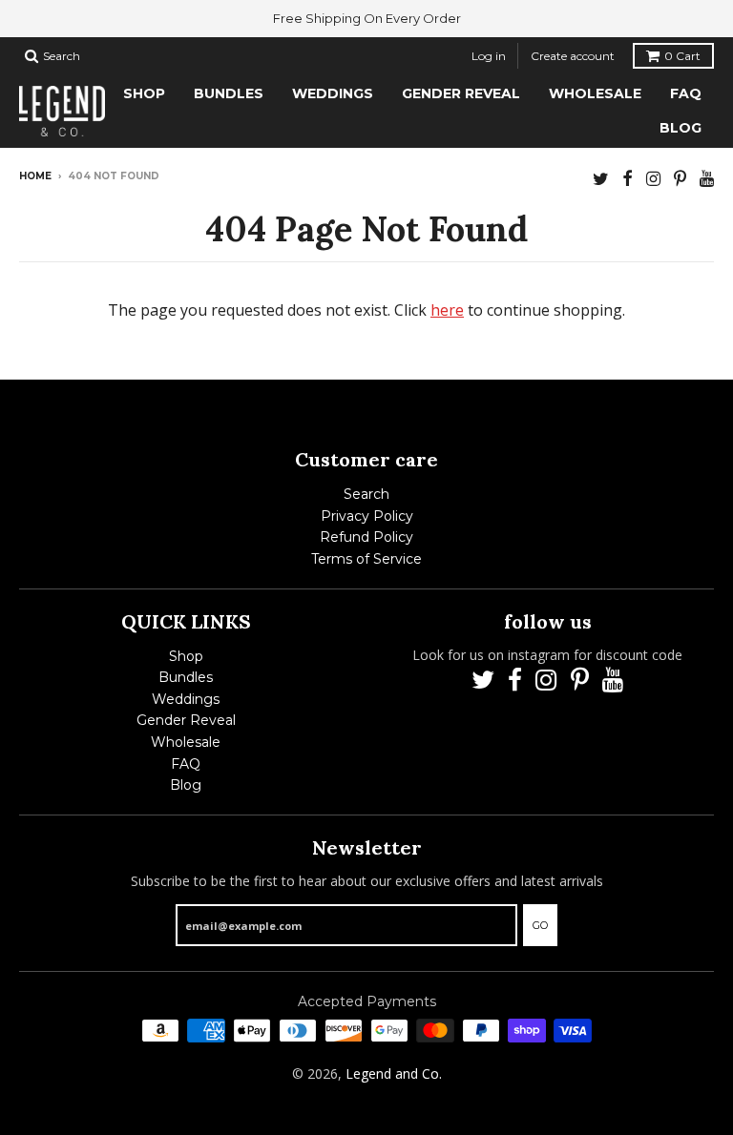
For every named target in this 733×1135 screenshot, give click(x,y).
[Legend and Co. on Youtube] (707, 178)
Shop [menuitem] (144, 93)
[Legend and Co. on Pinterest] (680, 178)
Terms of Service (366, 559)
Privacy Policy (367, 516)
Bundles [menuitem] (228, 93)
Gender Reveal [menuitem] (461, 93)
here (447, 309)
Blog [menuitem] (681, 127)
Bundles (185, 677)
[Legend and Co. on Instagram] (653, 178)
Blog (185, 785)
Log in (488, 56)
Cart (682, 56)
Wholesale (185, 742)
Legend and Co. (394, 1073)
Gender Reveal (186, 720)
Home (35, 176)
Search (366, 494)
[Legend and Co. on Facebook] (627, 178)
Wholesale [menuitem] (595, 93)
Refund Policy (366, 537)
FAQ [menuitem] (686, 93)
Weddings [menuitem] (332, 93)
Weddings (186, 699)
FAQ (185, 764)
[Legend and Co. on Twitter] (601, 178)
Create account (573, 56)
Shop (186, 656)
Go (540, 925)
